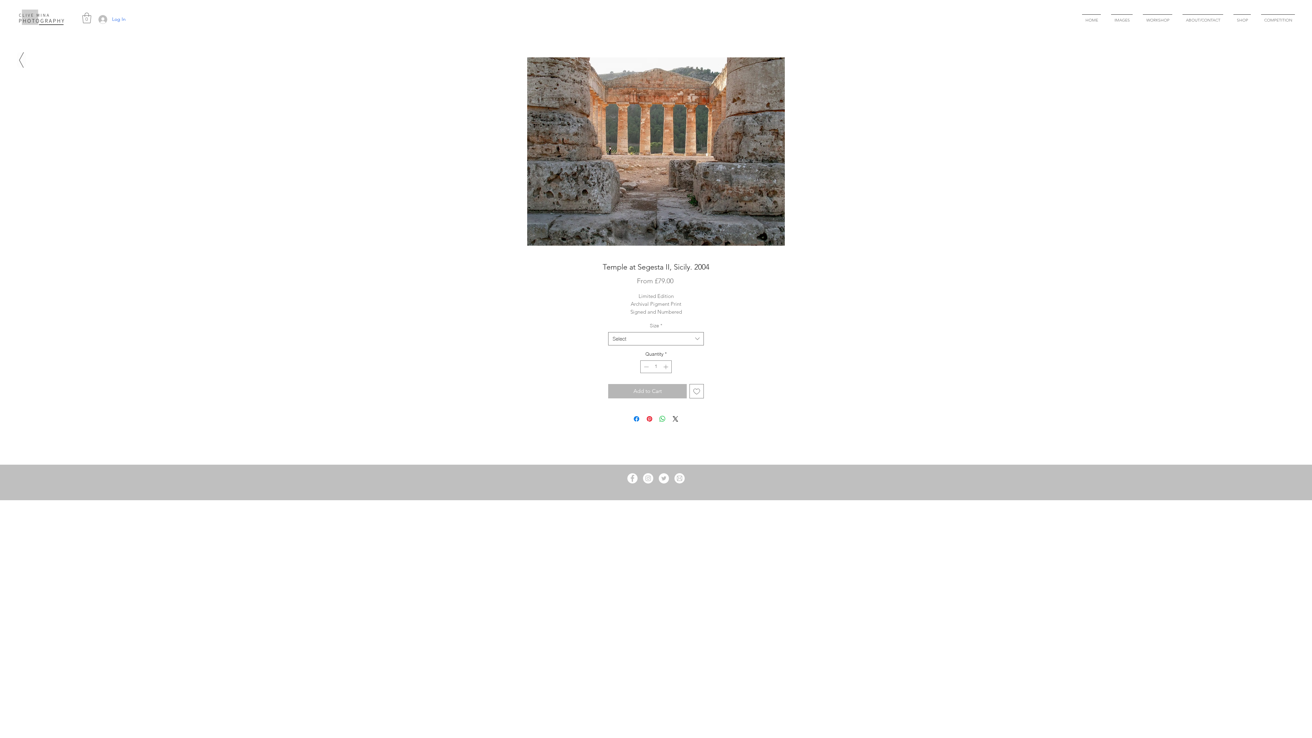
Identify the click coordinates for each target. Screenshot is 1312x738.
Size (656, 326)
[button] (86, 18)
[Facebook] (632, 478)
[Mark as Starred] (21, 60)
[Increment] (666, 367)
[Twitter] (664, 478)
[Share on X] (675, 419)
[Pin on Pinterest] (649, 419)
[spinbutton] (656, 367)
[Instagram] (648, 478)
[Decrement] (645, 367)
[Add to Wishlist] (696, 391)
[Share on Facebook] (636, 419)
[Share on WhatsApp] (662, 419)
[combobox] (656, 338)
